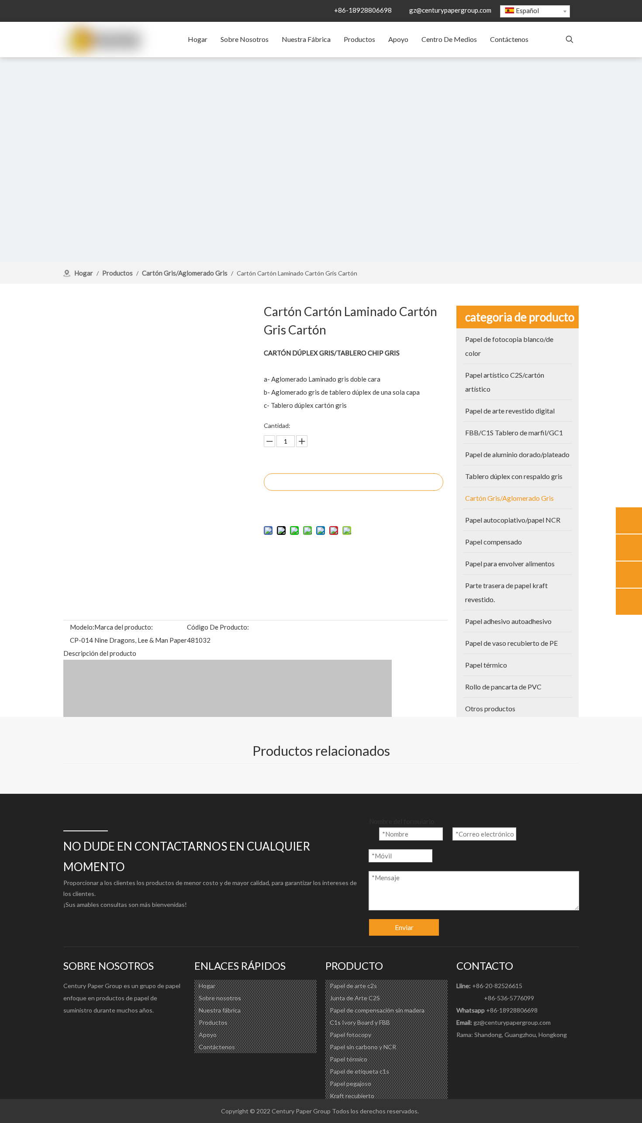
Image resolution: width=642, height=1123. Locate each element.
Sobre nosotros (220, 998)
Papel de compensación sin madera (377, 1010)
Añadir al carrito (353, 503)
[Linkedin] (88, 1030)
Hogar (207, 985)
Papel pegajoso (350, 1083)
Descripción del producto (99, 653)
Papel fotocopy (350, 1034)
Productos (213, 1022)
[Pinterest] (123, 1030)
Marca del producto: (123, 627)
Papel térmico (348, 1059)
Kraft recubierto (352, 1095)
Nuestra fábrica (220, 1010)
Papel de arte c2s (353, 985)
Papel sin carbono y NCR (363, 1047)
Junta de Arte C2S (355, 998)
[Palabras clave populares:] (569, 40)
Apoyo (208, 1034)
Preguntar (353, 482)
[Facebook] (70, 1030)
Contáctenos (217, 1047)
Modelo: (82, 627)
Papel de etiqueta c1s (359, 1071)
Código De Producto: (218, 627)
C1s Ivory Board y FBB (360, 1022)
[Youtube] (105, 1030)
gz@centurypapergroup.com (450, 10)
